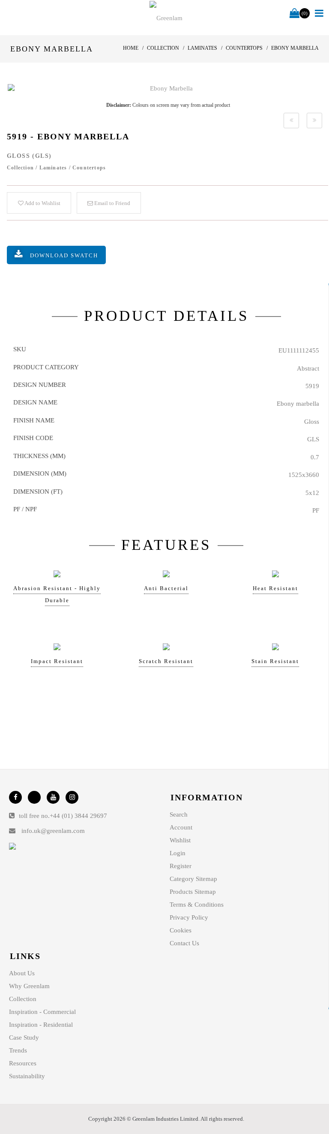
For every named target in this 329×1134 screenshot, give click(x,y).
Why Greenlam (29, 986)
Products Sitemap (193, 891)
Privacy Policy (189, 917)
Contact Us (184, 943)
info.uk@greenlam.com (53, 830)
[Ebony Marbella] (168, 88)
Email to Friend (111, 203)
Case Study (24, 1037)
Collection (22, 998)
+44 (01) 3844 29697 (78, 815)
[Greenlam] (166, 17)
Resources (22, 1063)
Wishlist (180, 840)
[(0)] (294, 13)
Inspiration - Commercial (42, 1011)
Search (179, 814)
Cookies (180, 930)
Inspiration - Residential (41, 1024)
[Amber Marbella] (291, 120)
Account (181, 827)
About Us (22, 973)
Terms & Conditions (197, 904)
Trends (18, 1050)
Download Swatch (64, 255)
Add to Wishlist (42, 203)
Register (180, 866)
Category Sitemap (193, 878)
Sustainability (27, 1076)
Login (177, 853)
